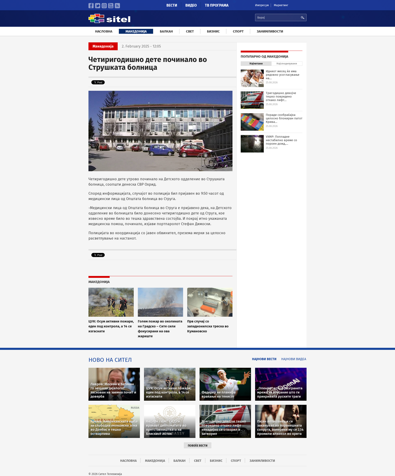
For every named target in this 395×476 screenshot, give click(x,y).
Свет (190, 31)
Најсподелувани (286, 63)
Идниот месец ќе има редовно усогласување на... (282, 74)
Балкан (166, 31)
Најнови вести (264, 359)
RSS (117, 5)
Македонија (136, 31)
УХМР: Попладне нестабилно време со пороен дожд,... (281, 140)
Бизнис (213, 31)
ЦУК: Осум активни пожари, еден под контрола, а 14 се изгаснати (111, 326)
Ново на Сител (110, 359)
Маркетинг (281, 5)
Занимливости (270, 31)
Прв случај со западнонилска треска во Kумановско (208, 326)
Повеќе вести (197, 445)
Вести (171, 5)
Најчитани (256, 63)
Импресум (262, 5)
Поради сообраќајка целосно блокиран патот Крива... (284, 118)
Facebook (91, 5)
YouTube (110, 5)
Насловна (103, 31)
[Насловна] (109, 22)
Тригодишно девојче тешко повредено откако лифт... (281, 96)
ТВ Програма (217, 5)
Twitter (97, 5)
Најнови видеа (293, 359)
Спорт (238, 31)
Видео (191, 5)
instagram (104, 5)
